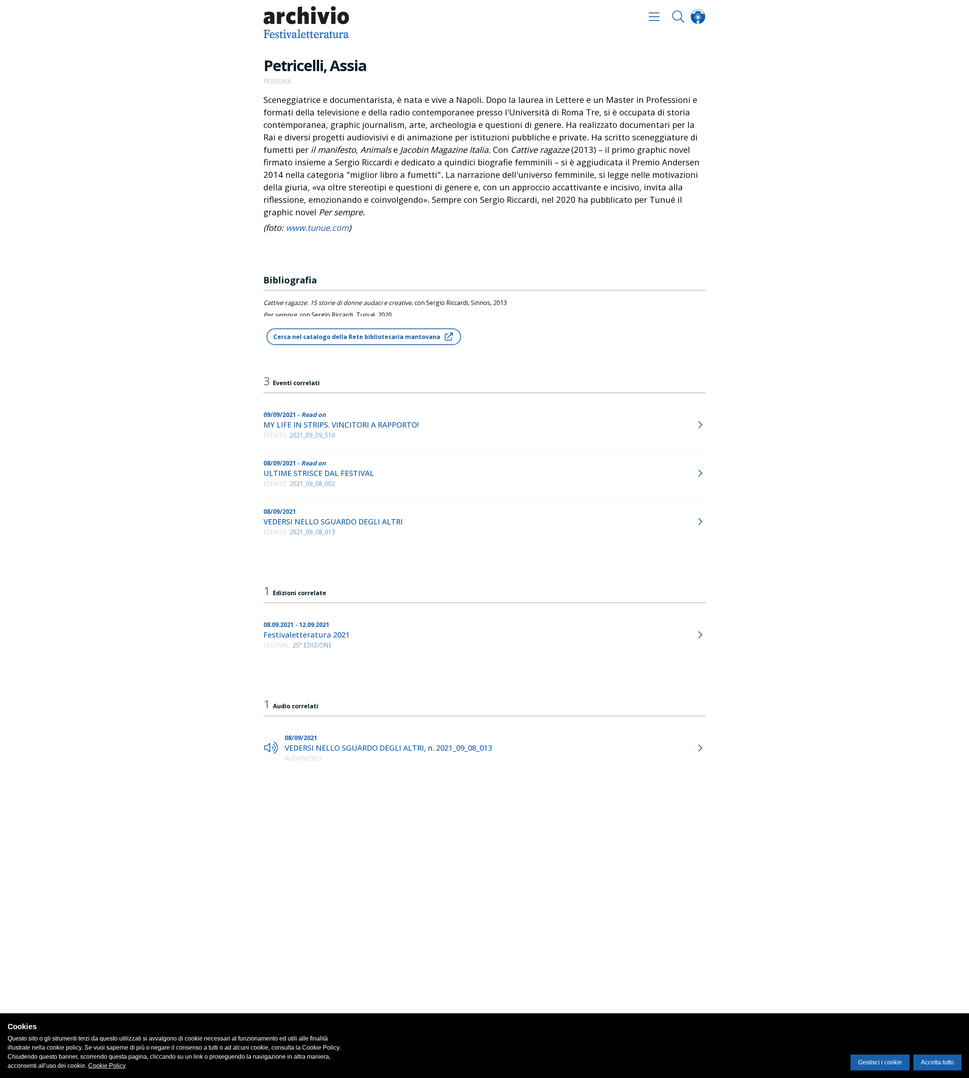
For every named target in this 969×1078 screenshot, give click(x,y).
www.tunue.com (317, 227)
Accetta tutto (937, 1062)
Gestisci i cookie (880, 1062)
